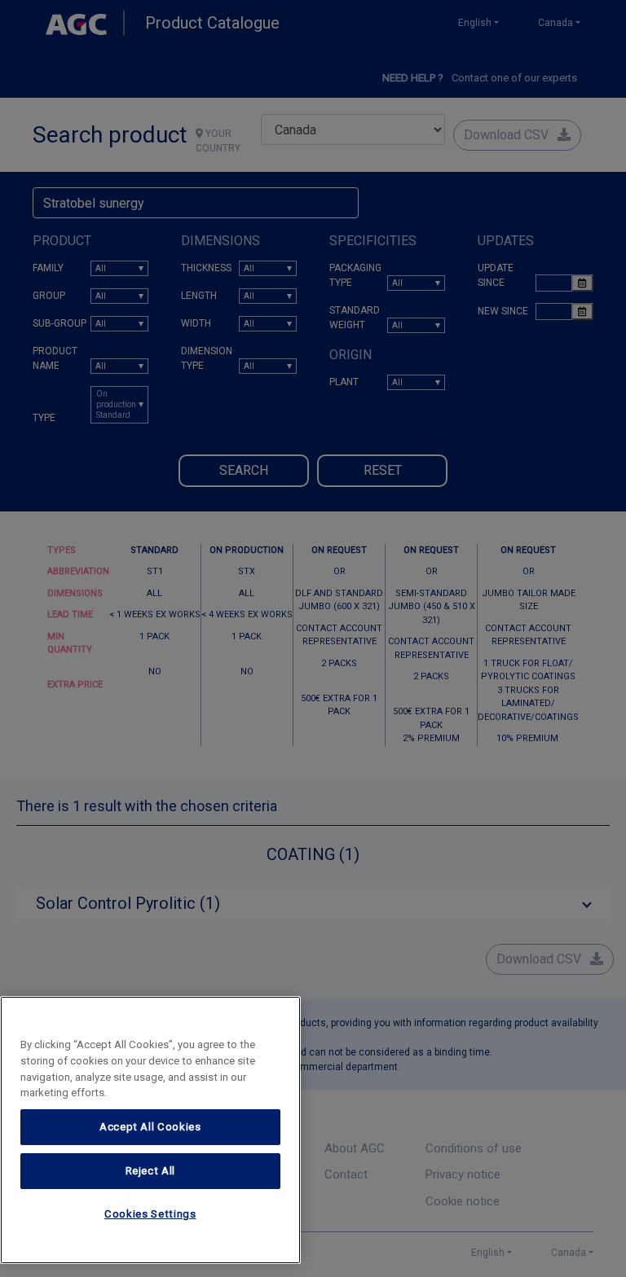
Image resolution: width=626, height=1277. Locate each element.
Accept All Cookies (150, 1127)
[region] (150, 1130)
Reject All (151, 1171)
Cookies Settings (150, 1214)
